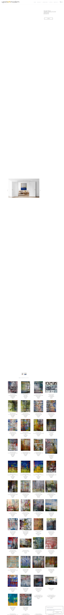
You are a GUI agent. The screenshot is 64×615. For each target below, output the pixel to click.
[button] (39, 2)
